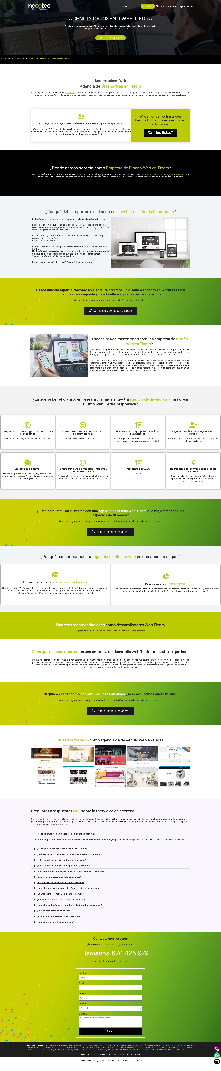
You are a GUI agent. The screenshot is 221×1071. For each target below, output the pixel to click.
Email (81, 983)
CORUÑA (188, 1048)
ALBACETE (73, 1048)
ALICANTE (102, 1050)
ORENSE (130, 1045)
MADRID (52, 1045)
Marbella (176, 174)
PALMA (30, 1050)
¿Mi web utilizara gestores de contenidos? (58, 916)
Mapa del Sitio (136, 1054)
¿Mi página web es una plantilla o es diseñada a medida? (66, 834)
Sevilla (184, 174)
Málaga (166, 174)
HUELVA (30, 1048)
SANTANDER (47, 1048)
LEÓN (150, 1045)
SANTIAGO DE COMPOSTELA (119, 1050)
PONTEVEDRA (106, 1045)
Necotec (7, 58)
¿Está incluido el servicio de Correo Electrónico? (61, 860)
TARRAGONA (159, 1045)
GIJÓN (65, 1048)
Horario (82, 1003)
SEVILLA (71, 1045)
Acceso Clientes (85, 1054)
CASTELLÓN (188, 1045)
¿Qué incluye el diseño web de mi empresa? (59, 877)
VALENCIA (80, 1045)
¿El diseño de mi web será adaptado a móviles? (61, 899)
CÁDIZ (167, 1048)
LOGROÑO (110, 1048)
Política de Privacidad (102, 1054)
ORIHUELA (180, 1050)
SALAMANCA (176, 1045)
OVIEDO (119, 1048)
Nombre (82, 973)
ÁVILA (123, 1045)
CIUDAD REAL (150, 1048)
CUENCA (116, 1045)
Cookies (115, 1054)
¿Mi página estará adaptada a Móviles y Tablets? (62, 849)
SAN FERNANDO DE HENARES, (163, 1050)
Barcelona (157, 174)
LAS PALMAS (129, 1048)
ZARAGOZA (85, 1050)
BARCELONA (62, 1045)
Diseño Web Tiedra (60, 58)
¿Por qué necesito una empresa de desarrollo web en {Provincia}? (70, 871)
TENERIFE (38, 1050)
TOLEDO (160, 1048)
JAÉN (145, 1045)
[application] (131, 6)
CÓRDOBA (67, 1050)
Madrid (148, 174)
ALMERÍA (174, 1048)
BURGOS (38, 1048)
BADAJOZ (82, 1048)
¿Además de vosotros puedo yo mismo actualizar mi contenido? (69, 854)
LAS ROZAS (145, 1050)
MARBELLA (139, 1048)
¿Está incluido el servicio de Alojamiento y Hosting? (63, 865)
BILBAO (76, 1050)
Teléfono (83, 993)
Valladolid (70, 92)
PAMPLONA (100, 1048)
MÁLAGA (88, 1045)
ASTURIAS (58, 1048)
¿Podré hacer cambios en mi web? (54, 911)
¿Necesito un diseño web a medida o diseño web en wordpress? (69, 905)
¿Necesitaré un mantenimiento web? (55, 922)
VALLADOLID (47, 1050)
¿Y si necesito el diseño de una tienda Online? (60, 882)
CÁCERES (136, 1050)
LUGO (167, 1045)
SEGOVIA (138, 1045)
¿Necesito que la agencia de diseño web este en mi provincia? (69, 888)
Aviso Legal (124, 1054)
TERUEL (94, 1050)
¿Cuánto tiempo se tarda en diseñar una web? (60, 894)
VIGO (181, 1048)
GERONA (91, 1048)
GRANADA (58, 1050)
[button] (110, 834)
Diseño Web (19, 58)
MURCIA (96, 1045)
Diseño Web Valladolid (38, 58)
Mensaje (83, 1014)
